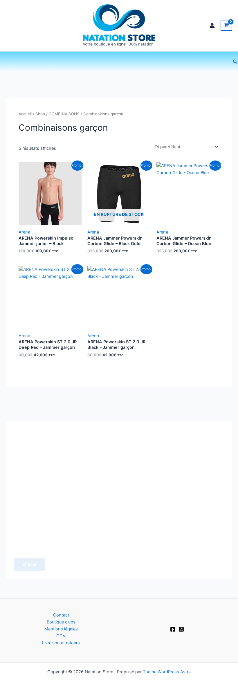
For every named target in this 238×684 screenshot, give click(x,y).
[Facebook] (172, 629)
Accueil (25, 114)
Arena (24, 232)
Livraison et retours (61, 642)
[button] (235, 61)
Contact (61, 615)
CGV (61, 636)
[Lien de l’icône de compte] (212, 25)
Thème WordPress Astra (167, 671)
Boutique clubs (61, 622)
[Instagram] (181, 629)
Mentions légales (61, 629)
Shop (40, 114)
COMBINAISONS (64, 114)
